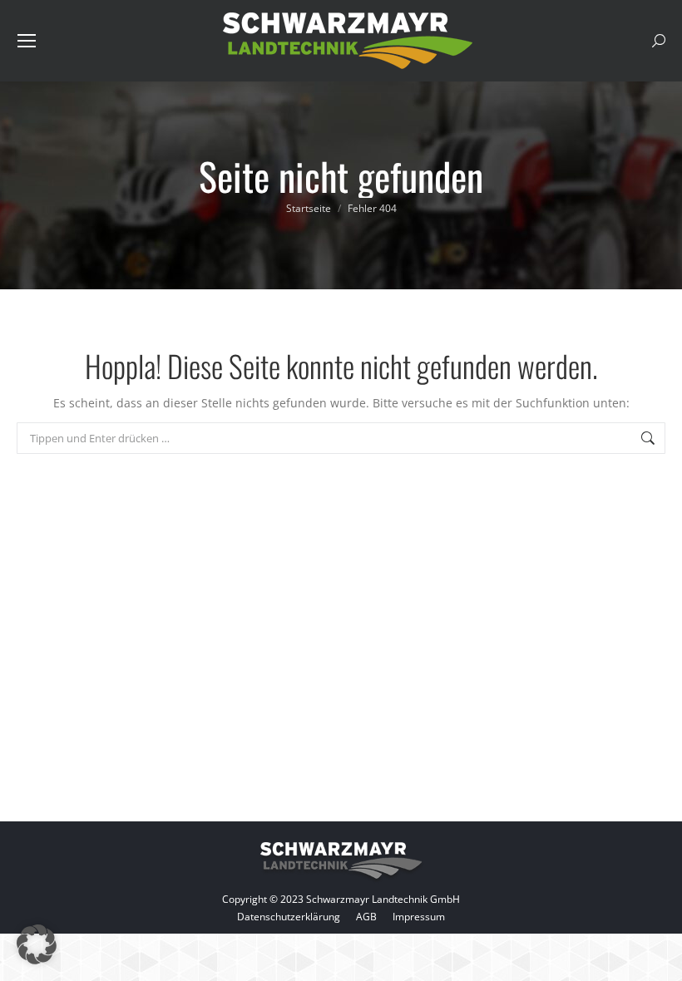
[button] (36, 944)
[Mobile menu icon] (27, 41)
